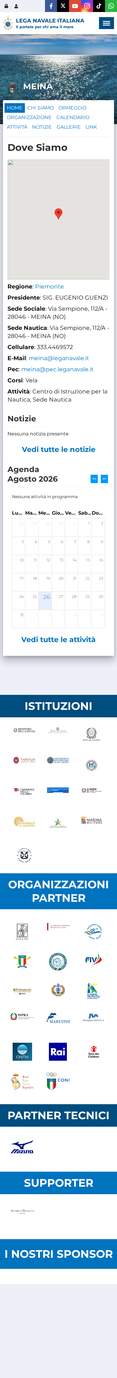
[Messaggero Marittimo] (94, 1022)
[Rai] (58, 1052)
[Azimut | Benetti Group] (22, 1217)
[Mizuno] (22, 1149)
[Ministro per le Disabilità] (91, 735)
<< (94, 479)
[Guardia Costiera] (24, 855)
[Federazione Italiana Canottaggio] (22, 962)
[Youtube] (75, 6)
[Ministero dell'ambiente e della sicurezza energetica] (58, 825)
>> (104, 479)
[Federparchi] (22, 992)
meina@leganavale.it (59, 358)
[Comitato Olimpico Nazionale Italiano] (58, 1082)
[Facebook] (51, 6)
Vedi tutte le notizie (58, 449)
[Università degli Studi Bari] (58, 765)
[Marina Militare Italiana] (91, 825)
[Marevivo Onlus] (58, 1022)
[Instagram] (87, 6)
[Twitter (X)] (63, 6)
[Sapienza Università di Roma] (24, 765)
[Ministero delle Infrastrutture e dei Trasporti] (58, 795)
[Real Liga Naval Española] (22, 1082)
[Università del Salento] (24, 825)
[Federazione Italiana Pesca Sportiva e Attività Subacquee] (58, 962)
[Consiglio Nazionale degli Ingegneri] (58, 932)
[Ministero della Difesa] (24, 735)
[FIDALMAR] (58, 992)
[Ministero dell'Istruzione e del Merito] (91, 795)
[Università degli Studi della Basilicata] (91, 765)
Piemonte (49, 286)
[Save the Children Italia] (94, 1052)
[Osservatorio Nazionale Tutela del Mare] (22, 1052)
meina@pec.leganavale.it (57, 369)
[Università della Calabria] (24, 795)
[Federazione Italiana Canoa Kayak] (94, 932)
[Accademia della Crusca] (22, 932)
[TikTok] (99, 6)
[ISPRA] (22, 1022)
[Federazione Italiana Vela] (94, 962)
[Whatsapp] (111, 6)
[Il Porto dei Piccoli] (94, 992)
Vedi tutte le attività (58, 639)
